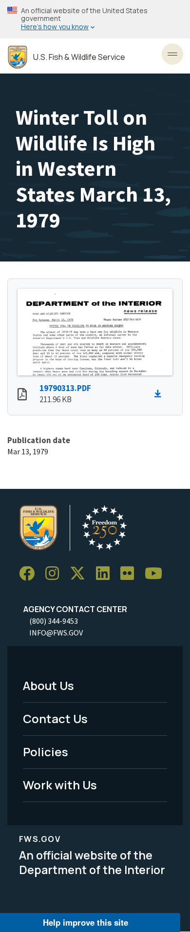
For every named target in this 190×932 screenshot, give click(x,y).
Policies (45, 752)
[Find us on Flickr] (130, 573)
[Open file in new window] (22, 395)
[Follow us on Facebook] (30, 573)
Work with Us (60, 785)
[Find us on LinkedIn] (106, 573)
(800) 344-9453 (53, 621)
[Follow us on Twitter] (81, 573)
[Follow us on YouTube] (157, 573)
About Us (48, 685)
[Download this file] (160, 394)
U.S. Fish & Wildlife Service (79, 57)
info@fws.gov (56, 632)
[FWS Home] (17, 57)
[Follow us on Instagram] (55, 573)
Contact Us (55, 718)
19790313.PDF (65, 388)
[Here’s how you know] (95, 19)
